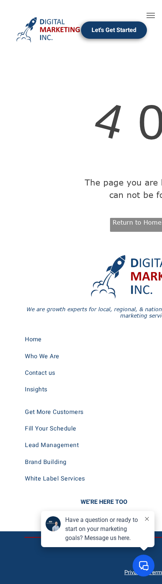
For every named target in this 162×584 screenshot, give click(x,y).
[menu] (150, 15)
